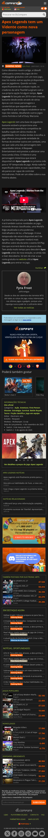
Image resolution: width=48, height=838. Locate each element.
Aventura (24, 407)
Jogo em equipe (33, 413)
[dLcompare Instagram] (20, 834)
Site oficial (8, 405)
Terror (7, 413)
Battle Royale (36, 410)
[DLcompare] (24, 810)
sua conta (27, 320)
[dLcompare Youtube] (34, 834)
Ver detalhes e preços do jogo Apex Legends (23, 464)
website (23, 259)
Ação (17, 407)
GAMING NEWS (13, 66)
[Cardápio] (45, 3)
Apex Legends (8, 122)
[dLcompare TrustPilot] (27, 834)
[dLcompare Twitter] (7, 834)
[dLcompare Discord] (41, 834)
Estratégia (16, 410)
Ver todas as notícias (24, 307)
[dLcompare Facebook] (13, 834)
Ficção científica (18, 413)
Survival (25, 410)
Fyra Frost (26, 66)
